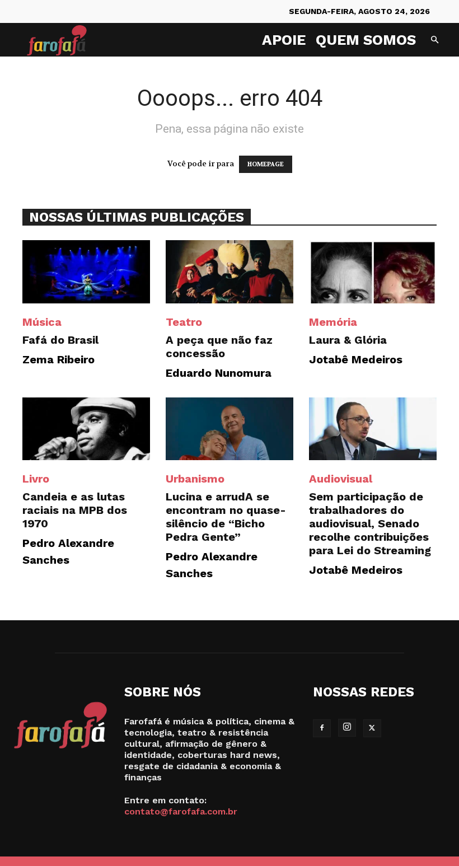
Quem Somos (366, 39)
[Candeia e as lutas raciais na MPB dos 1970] (86, 429)
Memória (333, 322)
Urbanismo (195, 478)
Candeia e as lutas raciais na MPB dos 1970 (74, 510)
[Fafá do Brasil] (86, 271)
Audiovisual (340, 478)
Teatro (184, 322)
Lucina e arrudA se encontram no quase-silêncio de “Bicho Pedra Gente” (226, 517)
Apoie (284, 39)
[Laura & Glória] (373, 271)
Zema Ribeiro (58, 359)
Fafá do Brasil (60, 340)
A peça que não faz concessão (219, 346)
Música (42, 322)
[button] (434, 40)
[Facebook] (322, 728)
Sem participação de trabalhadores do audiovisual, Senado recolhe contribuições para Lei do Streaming (370, 523)
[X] (372, 728)
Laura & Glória (348, 340)
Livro (35, 478)
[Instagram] (347, 728)
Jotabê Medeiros (355, 359)
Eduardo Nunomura (218, 373)
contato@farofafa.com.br (180, 811)
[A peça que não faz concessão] (229, 271)
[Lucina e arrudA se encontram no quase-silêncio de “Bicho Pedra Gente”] (229, 429)
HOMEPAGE (265, 164)
